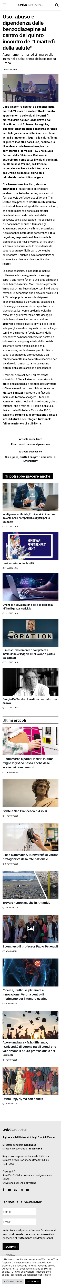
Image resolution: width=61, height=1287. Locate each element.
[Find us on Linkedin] (15, 1190)
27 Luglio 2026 (11, 568)
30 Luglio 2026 (11, 526)
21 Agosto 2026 (11, 772)
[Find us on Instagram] (21, 1190)
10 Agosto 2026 (11, 908)
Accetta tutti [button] (33, 1281)
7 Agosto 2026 (10, 951)
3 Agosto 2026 (10, 1104)
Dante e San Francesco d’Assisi (25, 811)
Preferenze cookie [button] (13, 1281)
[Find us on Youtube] (9, 1190)
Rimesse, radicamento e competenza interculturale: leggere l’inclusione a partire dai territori (29, 654)
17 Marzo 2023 (10, 69)
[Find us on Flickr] (27, 1190)
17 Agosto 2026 (11, 816)
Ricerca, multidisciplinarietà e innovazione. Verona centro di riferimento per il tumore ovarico (25, 994)
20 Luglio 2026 (11, 613)
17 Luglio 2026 (11, 662)
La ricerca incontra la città (18, 563)
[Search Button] (56, 5)
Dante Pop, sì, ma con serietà (23, 1099)
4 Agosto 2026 (10, 1060)
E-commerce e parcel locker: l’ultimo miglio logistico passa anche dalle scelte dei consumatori (28, 763)
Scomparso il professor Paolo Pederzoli (30, 946)
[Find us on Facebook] (3, 1190)
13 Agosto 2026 (11, 864)
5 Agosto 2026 (10, 1003)
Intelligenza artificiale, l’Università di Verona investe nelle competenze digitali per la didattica (29, 518)
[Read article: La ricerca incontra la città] (30, 546)
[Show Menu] (4, 5)
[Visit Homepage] (30, 5)
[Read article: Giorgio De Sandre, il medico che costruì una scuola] (30, 682)
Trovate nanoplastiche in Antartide (26, 902)
